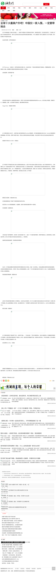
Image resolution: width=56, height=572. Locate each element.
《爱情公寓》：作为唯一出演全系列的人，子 (12, 551)
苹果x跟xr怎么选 (10, 377)
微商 (14, 10)
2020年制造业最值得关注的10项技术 (10, 561)
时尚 (35, 8)
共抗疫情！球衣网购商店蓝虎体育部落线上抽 (12, 533)
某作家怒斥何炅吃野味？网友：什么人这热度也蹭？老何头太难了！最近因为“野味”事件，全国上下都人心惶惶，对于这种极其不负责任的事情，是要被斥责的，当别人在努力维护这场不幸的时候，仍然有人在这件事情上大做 (33, 450)
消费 (9, 10)
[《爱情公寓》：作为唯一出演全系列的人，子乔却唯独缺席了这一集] (6, 425)
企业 (41, 8)
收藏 (53, 29)
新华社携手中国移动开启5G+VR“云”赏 (10, 522)
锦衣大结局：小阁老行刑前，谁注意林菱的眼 (12, 548)
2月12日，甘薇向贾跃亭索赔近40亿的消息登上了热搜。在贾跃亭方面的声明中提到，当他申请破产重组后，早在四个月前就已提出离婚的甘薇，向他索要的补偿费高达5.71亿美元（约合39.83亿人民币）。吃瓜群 (33, 462)
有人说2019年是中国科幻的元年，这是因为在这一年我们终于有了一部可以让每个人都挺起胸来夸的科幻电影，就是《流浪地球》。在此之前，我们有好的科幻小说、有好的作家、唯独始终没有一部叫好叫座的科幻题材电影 (33, 400)
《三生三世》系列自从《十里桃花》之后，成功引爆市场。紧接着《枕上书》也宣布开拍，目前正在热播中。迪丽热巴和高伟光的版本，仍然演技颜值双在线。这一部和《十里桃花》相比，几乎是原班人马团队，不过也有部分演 (33, 412)
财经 (14, 8)
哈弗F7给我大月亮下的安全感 (8, 516)
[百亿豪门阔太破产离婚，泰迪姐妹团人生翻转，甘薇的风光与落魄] (6, 463)
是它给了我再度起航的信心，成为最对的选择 (12, 524)
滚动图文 (3, 481)
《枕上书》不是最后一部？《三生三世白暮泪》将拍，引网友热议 (20, 408)
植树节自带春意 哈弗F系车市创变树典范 (11, 526)
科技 (19, 8)
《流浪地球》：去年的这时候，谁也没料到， (12, 555)
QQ (49, 29)
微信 (45, 29)
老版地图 (28, 568)
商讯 (3, 10)
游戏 (46, 8)
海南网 (2, 20)
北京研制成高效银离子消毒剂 (8, 530)
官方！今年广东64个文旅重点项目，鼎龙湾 (11, 535)
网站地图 (33, 568)
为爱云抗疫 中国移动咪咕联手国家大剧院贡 (12, 528)
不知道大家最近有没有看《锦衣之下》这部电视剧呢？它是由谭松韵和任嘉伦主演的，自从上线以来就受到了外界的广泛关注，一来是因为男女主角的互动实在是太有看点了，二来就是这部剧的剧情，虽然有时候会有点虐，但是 (33, 437)
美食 (51, 8)
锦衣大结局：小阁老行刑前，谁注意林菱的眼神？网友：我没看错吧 (21, 433)
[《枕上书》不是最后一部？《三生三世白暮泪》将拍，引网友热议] (6, 413)
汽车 (25, 8)
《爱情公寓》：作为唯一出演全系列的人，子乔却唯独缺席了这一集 (21, 421)
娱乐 (30, 8)
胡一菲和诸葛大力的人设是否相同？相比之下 (12, 557)
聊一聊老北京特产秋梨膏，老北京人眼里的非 (12, 520)
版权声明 (39, 568)
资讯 (8, 8)
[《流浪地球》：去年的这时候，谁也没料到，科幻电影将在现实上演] (6, 400)
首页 (3, 8)
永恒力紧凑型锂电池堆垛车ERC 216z (10, 559)
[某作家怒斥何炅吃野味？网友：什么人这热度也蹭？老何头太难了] (6, 450)
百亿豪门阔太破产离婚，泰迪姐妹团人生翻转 (12, 544)
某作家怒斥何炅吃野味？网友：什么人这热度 (12, 546)
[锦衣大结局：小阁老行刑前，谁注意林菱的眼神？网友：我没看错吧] (6, 438)
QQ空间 (8, 380)
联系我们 (22, 568)
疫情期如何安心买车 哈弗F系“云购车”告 (11, 518)
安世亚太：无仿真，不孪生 (8, 563)
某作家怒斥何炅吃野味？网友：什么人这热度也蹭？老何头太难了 (20, 446)
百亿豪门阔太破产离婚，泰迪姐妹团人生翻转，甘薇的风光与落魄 (20, 458)
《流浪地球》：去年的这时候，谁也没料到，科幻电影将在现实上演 (21, 396)
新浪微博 (4, 380)
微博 (41, 29)
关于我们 (17, 568)
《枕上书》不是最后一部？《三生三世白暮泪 (12, 553)
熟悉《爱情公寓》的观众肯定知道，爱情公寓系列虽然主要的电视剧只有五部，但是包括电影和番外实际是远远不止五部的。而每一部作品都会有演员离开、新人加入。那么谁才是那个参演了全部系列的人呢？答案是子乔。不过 (33, 425)
